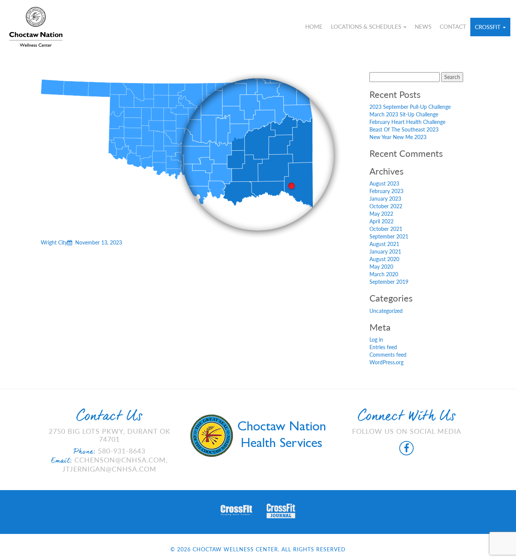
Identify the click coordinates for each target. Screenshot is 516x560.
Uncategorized (386, 311)
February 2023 (386, 191)
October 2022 (385, 206)
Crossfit (488, 26)
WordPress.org (386, 362)
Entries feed (383, 347)
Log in (376, 339)
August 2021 (384, 244)
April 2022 (381, 221)
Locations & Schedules (367, 26)
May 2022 (381, 213)
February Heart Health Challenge (407, 122)
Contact (453, 26)
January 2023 (385, 198)
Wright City (81, 242)
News (423, 26)
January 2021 (385, 251)
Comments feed (387, 354)
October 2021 (385, 229)
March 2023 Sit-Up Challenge (403, 114)
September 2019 (388, 281)
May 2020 (381, 266)
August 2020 (384, 259)
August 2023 (384, 183)
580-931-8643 (121, 451)
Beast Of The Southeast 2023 (404, 129)
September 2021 (388, 236)
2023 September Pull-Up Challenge (410, 107)
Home (314, 26)
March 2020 (383, 274)
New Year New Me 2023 (397, 137)
